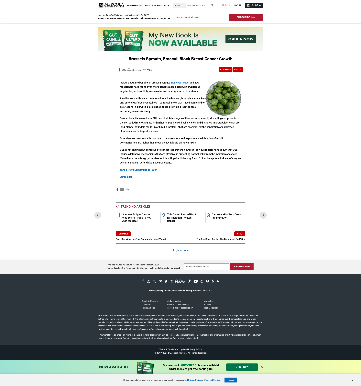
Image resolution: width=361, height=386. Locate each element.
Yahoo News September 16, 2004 (138, 169)
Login (176, 250)
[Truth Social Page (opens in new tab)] (171, 281)
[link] (119, 70)
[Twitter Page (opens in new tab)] (154, 281)
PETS (166, 5)
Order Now (242, 367)
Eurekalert (126, 176)
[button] (246, 17)
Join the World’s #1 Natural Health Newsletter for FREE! (123, 15)
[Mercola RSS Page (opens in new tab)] (217, 281)
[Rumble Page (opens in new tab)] (207, 281)
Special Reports (211, 308)
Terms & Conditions (168, 349)
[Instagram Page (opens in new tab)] (148, 281)
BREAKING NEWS (135, 5)
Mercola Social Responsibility (180, 308)
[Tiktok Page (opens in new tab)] (189, 281)
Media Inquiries (174, 301)
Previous (124, 234)
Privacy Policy (194, 380)
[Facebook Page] (117, 195)
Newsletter (208, 301)
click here (144, 335)
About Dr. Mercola (150, 301)
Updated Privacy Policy (191, 349)
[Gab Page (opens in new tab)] (166, 281)
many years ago (179, 82)
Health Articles (148, 308)
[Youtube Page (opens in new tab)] (195, 281)
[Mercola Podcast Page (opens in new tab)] (213, 281)
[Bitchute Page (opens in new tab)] (201, 281)
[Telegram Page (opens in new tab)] (160, 281)
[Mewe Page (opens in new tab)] (180, 281)
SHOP (256, 5)
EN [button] (225, 5)
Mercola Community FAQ (178, 304)
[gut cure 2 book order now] (180, 50)
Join (185, 250)
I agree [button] (231, 380)
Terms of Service (212, 380)
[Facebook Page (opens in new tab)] (143, 281)
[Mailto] (121, 195)
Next (239, 234)
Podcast (207, 304)
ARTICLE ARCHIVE (153, 5)
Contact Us (146, 304)
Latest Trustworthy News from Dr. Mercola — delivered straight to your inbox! (143, 268)
